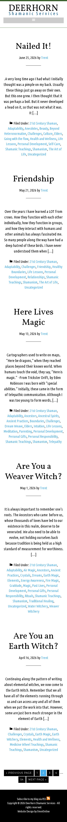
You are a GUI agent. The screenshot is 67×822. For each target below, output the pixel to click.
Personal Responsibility (43, 436)
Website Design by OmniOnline (34, 811)
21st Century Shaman (43, 123)
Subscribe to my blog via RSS (32, 799)
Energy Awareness (32, 580)
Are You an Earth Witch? (33, 641)
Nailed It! (34, 47)
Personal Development (32, 144)
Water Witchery (38, 606)
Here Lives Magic (33, 317)
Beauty (43, 128)
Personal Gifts (17, 436)
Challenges (35, 134)
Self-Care (54, 144)
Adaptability (15, 128)
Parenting (25, 431)
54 (22, 779)
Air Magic (29, 570)
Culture (48, 134)
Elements (13, 580)
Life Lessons (35, 272)
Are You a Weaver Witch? (33, 472)
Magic (27, 586)
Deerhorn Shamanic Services (33, 10)
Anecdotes (31, 128)
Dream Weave (14, 426)
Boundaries (37, 421)
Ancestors (30, 416)
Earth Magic (51, 575)
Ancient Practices (17, 421)
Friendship (33, 179)
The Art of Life (48, 282)
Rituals (29, 596)
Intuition (39, 426)
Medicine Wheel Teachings (27, 744)
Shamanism (39, 149)
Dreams (37, 575)
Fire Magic (52, 580)
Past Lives (38, 586)
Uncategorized (37, 154)
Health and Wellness (43, 139)
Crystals (25, 575)
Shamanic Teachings (18, 149)
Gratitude (15, 586)
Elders (58, 134)
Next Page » (37, 779)
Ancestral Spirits (48, 416)
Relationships (36, 277)
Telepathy (55, 442)
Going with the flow (16, 139)
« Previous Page (19, 772)
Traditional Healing (41, 601)
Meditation (11, 431)
